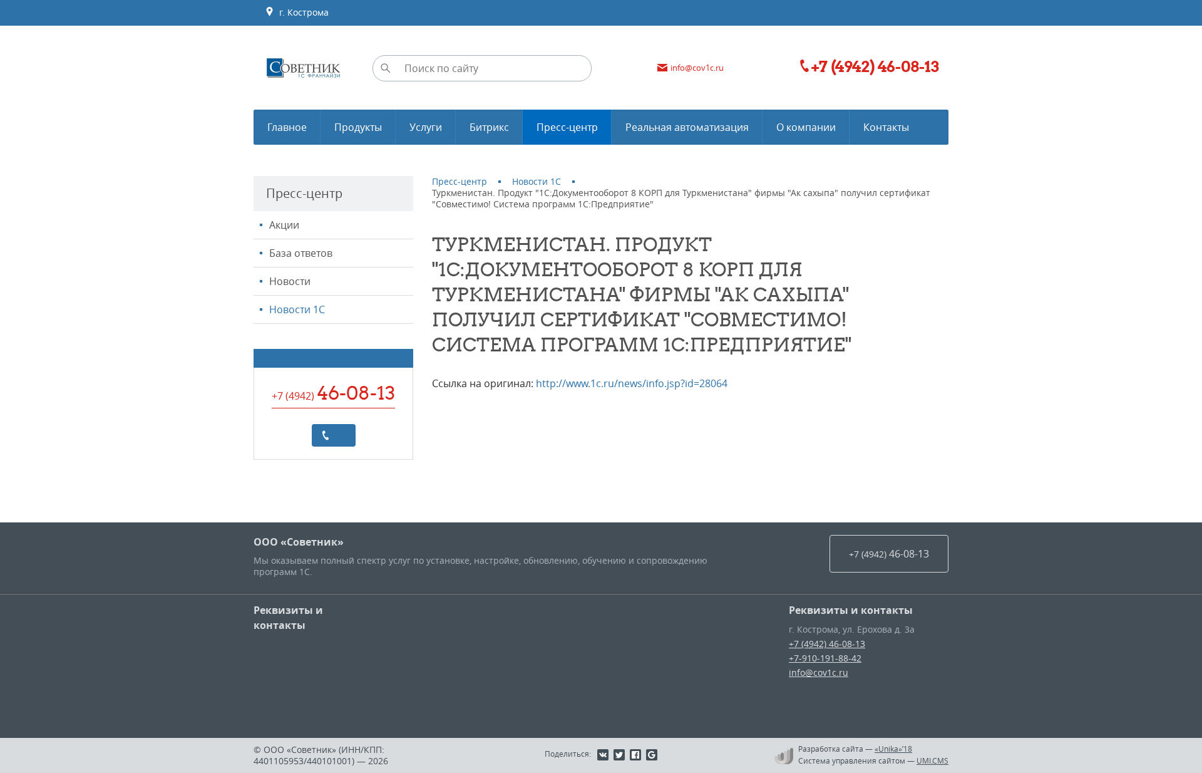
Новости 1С (297, 309)
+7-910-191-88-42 (825, 658)
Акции (284, 225)
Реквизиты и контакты (288, 617)
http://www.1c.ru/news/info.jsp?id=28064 (631, 383)
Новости (290, 281)
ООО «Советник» (299, 542)
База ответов (300, 253)
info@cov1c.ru (818, 672)
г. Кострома (301, 12)
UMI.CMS (932, 760)
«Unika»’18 (893, 749)
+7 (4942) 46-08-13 (827, 644)
